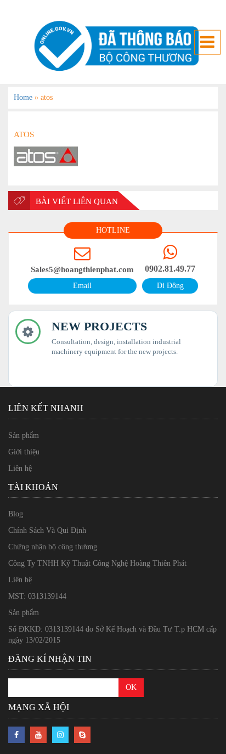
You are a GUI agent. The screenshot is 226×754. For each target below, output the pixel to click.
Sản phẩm (23, 435)
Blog (15, 514)
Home (23, 97)
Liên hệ (20, 468)
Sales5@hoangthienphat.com (82, 269)
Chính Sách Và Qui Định (47, 530)
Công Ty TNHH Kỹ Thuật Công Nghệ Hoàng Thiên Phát (97, 563)
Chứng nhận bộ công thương (52, 547)
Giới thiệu (23, 452)
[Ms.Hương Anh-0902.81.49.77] (113, 46)
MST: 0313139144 (37, 596)
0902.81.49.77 (170, 268)
